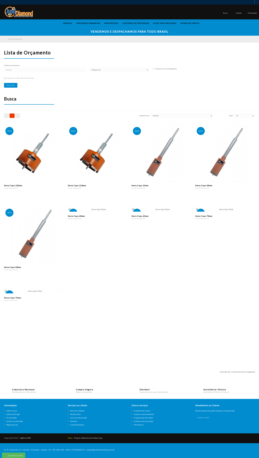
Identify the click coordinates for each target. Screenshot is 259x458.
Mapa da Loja (12, 425)
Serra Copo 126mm (77, 185)
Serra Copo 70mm (203, 216)
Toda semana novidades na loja (87, 438)
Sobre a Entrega (13, 414)
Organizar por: (144, 116)
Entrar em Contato (189, 23)
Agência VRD (25, 438)
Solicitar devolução (78, 418)
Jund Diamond (11, 188)
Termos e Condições (14, 421)
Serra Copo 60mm (76, 216)
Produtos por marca (142, 411)
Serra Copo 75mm (12, 298)
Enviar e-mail (203, 418)
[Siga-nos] (252, 438)
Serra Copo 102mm (13, 185)
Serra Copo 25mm (140, 185)
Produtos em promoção (143, 421)
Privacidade (11, 418)
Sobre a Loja (11, 411)
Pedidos (73, 421)
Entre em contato (77, 411)
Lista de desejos (77, 425)
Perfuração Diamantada (88, 23)
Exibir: (231, 116)
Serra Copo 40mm (12, 267)
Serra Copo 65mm (140, 216)
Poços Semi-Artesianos (165, 23)
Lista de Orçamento (15, 39)
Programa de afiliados (143, 418)
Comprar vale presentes (144, 414)
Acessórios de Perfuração (135, 23)
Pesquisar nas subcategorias (166, 69)
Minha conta (75, 414)
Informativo (139, 425)
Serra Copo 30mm (203, 185)
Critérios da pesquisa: (12, 65)
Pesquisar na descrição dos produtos (20, 78)
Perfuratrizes (111, 23)
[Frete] (238, 438)
